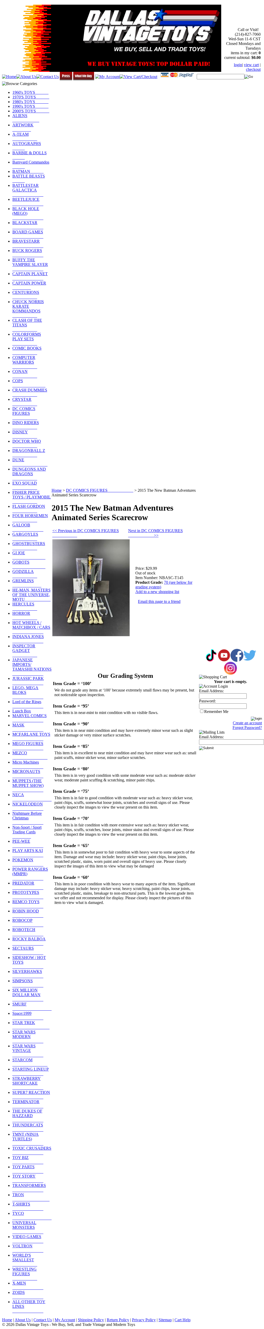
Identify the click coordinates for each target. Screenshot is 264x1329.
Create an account (247, 723)
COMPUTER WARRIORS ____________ (24, 362)
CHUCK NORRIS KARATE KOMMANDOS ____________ (28, 308)
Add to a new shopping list (157, 591)
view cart (251, 65)
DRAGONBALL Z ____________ (28, 452)
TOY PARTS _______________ (27, 1169)
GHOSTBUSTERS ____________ (28, 545)
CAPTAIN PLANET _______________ (30, 276)
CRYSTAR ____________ (24, 401)
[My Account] (107, 76)
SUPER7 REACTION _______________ (31, 1094)
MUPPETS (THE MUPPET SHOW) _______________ (28, 785)
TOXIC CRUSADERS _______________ (31, 1150)
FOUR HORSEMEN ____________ (30, 518)
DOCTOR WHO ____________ (26, 443)
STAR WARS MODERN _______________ (27, 1036)
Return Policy (118, 1320)
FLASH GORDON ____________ (28, 508)
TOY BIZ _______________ (27, 1159)
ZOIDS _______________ (27, 1294)
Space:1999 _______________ (27, 1015)
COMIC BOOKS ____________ (27, 350)
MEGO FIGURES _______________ (27, 745)
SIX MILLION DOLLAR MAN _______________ (27, 995)
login (238, 65)
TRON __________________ (31, 1197)
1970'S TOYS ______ (30, 97)
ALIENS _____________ (25, 117)
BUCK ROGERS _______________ (27, 252)
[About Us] (26, 76)
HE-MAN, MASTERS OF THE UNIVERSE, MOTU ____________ (31, 595)
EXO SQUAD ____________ (24, 485)
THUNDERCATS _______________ (27, 1127)
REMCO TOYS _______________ (27, 904)
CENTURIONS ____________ (25, 294)
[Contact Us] (47, 76)
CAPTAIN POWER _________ (29, 285)
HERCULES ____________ (24, 606)
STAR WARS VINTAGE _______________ (27, 1050)
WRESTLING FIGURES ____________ (24, 1274)
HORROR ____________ (24, 615)
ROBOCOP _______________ (27, 922)
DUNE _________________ (29, 462)
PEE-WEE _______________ (27, 843)
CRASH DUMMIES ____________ (29, 392)
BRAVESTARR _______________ (27, 243)
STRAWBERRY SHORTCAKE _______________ (27, 1083)
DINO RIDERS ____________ (25, 424)
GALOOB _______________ (27, 527)
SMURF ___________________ (32, 1006)
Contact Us (43, 1320)
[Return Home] (9, 76)
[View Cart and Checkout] (138, 76)
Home (57, 490)
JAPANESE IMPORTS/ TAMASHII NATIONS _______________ (32, 667)
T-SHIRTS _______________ (27, 1206)
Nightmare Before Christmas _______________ (27, 818)
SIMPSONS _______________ (27, 983)
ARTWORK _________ (23, 127)
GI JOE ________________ (28, 555)
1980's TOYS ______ (30, 101)
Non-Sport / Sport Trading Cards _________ (27, 832)
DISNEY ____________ (24, 434)
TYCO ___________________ (32, 1215)
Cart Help (183, 1320)
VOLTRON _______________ (27, 1248)
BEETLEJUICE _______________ (27, 201)
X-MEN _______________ (27, 1285)
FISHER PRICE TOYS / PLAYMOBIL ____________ (31, 497)
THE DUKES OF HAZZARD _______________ (27, 1116)
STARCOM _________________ (29, 1062)
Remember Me (216, 711)
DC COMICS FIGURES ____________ (24, 413)
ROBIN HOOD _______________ (27, 913)
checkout (253, 69)
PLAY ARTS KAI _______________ (27, 852)
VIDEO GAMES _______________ (27, 1238)
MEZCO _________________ (29, 755)
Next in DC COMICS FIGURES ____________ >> (155, 532)
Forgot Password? (247, 727)
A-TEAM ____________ (24, 136)
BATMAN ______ (28, 171)
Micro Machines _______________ (27, 764)
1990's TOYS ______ (30, 106)
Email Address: (211, 691)
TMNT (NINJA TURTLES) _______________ (27, 1139)
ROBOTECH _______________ (27, 931)
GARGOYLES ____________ (25, 536)
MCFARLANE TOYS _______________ (31, 736)
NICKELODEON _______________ (27, 806)
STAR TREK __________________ (31, 1025)
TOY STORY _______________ (27, 1178)
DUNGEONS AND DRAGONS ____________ (29, 474)
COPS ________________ (28, 383)
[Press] (66, 79)
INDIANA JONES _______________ (28, 638)
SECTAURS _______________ (27, 950)
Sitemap (165, 1320)
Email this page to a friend (159, 601)
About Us (23, 1320)
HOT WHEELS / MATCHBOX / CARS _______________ (31, 627)
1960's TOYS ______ (30, 92)
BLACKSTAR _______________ (27, 224)
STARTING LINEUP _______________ (30, 1071)
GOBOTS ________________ (28, 564)
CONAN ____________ (24, 373)
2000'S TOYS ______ (30, 111)
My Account (65, 1320)
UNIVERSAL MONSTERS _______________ (27, 1227)
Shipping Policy (91, 1320)
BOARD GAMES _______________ (27, 234)
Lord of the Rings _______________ (27, 704)
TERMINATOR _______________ (27, 1104)
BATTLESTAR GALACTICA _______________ (27, 190)
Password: (207, 701)
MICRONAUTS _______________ (27, 773)
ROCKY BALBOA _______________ (29, 941)
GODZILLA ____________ (24, 573)
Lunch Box (21, 711)
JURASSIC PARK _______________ (28, 680)
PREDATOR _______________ (27, 885)
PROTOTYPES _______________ (27, 894)
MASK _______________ (27, 727)
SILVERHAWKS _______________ (27, 973)
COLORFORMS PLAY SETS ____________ (26, 339)
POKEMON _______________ (27, 862)
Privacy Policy (144, 1320)
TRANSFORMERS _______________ (29, 1187)
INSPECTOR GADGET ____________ (24, 650)
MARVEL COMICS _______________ (29, 718)
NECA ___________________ (32, 797)
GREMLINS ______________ (26, 583)
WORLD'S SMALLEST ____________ (24, 1260)
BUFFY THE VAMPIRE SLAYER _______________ (30, 264)
